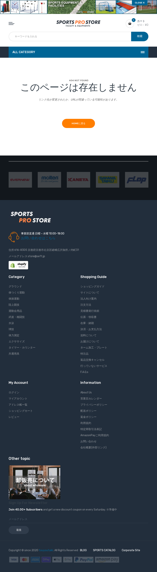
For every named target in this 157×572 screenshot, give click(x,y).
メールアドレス (18, 256)
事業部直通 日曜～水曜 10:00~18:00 (42, 233)
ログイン (14, 392)
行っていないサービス (93, 366)
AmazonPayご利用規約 (94, 435)
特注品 (84, 353)
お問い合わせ (88, 441)
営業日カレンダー (91, 398)
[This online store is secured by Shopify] (18, 265)
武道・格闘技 (17, 317)
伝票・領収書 (88, 317)
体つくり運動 (17, 292)
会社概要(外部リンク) (93, 447)
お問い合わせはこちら (38, 238)
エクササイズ (17, 341)
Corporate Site (131, 550)
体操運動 (14, 298)
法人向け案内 (88, 298)
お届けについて (89, 341)
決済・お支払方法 (91, 329)
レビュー (14, 417)
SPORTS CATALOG (104, 550)
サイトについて (89, 292)
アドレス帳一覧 (18, 404)
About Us (86, 392)
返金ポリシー (88, 417)
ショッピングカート (21, 410)
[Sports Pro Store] (78, 23)
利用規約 (85, 423)
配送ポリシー (88, 410)
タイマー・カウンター (22, 347)
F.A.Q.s (84, 372)
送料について (88, 335)
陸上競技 (14, 304)
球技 (11, 329)
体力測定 (14, 335)
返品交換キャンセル (92, 359)
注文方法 (85, 304)
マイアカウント (18, 398)
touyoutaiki (46, 550)
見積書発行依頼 (89, 311)
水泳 (11, 323)
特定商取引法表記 (91, 429)
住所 (11, 250)
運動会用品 (15, 311)
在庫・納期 (87, 323)
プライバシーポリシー (93, 404)
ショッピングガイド (92, 286)
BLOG (83, 550)
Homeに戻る (78, 123)
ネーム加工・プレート (93, 347)
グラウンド (15, 286)
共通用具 (14, 353)
